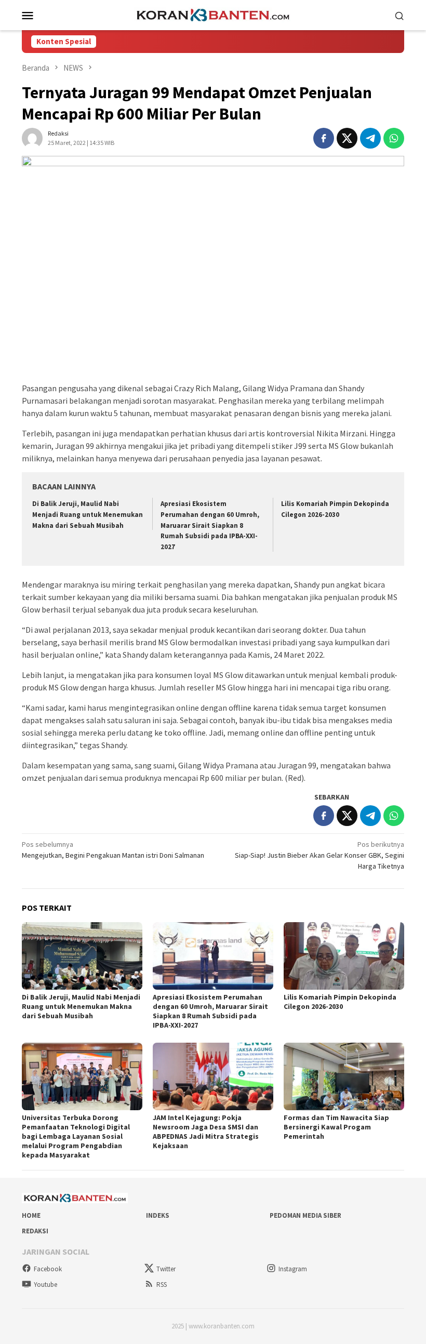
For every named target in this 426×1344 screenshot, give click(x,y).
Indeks (157, 1215)
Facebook (48, 1269)
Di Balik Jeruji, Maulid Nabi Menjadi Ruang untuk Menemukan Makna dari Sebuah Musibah (87, 514)
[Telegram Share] (370, 138)
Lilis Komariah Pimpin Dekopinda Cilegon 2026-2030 (340, 1001)
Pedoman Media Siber (305, 1215)
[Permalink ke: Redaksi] (32, 137)
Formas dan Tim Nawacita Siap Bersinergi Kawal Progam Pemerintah (336, 1127)
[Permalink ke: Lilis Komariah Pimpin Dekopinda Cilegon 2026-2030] (344, 956)
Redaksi (35, 1231)
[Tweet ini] (347, 138)
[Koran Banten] (213, 14)
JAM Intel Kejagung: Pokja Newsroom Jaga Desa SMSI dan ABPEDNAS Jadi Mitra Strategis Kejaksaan (206, 1131)
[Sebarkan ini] (323, 138)
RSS (161, 1284)
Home (31, 1215)
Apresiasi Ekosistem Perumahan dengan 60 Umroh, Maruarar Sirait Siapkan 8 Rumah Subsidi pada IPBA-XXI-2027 (210, 525)
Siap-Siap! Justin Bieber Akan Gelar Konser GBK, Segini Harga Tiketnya (319, 855)
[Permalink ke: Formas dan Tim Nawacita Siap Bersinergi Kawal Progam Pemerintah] (344, 1076)
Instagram (292, 1269)
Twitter (166, 1269)
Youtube (45, 1284)
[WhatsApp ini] (393, 138)
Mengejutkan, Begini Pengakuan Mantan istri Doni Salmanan (113, 850)
